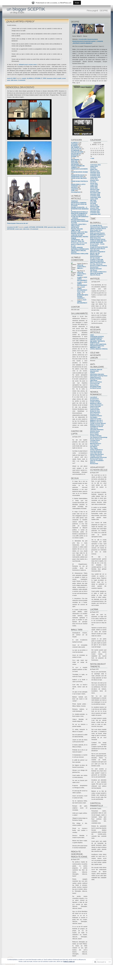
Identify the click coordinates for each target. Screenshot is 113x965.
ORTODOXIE (39, 227)
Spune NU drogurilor (96, 273)
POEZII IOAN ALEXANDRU (79, 169)
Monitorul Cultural (95, 403)
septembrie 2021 (95, 165)
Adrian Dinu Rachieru (97, 454)
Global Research (95, 377)
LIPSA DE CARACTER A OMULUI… (81, 266)
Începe (77, 3)
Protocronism (94, 408)
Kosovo (63, 227)
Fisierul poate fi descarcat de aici (17, 223)
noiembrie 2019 (95, 172)
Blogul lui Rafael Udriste (97, 239)
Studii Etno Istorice (96, 416)
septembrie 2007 (95, 214)
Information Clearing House (98, 376)
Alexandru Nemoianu (96, 429)
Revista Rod (94, 463)
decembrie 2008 (95, 192)
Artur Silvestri (94, 445)
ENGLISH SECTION (77, 152)
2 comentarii (21, 80)
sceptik (24, 78)
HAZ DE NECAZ (76, 153)
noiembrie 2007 (95, 211)
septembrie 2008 (95, 197)
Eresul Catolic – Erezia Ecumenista (97, 244)
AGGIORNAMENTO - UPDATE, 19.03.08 (96, 338)
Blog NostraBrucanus (97, 236)
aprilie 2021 (93, 169)
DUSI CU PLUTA (76, 149)
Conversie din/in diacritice (98, 241)
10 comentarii (34, 229)
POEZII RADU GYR (77, 176)
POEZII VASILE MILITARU (79, 178)
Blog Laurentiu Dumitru (97, 233)
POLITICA (74, 187)
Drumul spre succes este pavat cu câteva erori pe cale (79, 244)
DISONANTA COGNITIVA (78, 203)
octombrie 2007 (95, 213)
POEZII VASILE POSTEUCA (79, 181)
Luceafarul (93, 397)
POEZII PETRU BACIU (78, 175)
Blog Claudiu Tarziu (96, 230)
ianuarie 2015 (94, 180)
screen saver (18, 229)
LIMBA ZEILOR (75, 230)
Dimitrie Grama (95, 431)
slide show (14, 80)
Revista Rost (94, 267)
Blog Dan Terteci (95, 231)
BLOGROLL (74, 146)
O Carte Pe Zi (94, 399)
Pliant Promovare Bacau (97, 262)
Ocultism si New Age (96, 259)
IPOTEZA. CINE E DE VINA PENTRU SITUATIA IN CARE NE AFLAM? (79, 233)
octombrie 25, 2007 (12, 227)
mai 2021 (93, 168)
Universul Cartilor (95, 419)
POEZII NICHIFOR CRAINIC (79, 172)
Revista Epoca (94, 400)
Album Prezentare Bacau (98, 228)
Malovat (92, 462)
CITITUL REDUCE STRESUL (99, 349)
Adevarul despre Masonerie (99, 227)
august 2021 (94, 166)
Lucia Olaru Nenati (96, 453)
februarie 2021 (94, 171)
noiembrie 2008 (95, 194)
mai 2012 (93, 182)
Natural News (94, 385)
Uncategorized (75, 192)
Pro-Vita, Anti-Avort (96, 264)
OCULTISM (74, 163)
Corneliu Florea (95, 440)
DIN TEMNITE (75, 147)
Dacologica (93, 417)
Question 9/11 (94, 371)
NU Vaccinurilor (95, 258)
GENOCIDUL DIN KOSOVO (20, 87)
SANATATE (74, 189)
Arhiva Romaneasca (96, 405)
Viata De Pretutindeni (96, 460)
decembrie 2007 (95, 209)
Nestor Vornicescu (96, 439)
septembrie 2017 (95, 177)
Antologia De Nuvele (96, 426)
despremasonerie (78, 41)
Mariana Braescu (95, 443)
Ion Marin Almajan (95, 436)
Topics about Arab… (81, 292)
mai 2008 (93, 203)
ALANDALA (30, 78)
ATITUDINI (37, 78)
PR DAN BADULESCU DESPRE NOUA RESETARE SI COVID (79, 221)
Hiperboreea (94, 428)
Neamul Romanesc (96, 256)
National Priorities (95, 379)
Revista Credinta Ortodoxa (98, 265)
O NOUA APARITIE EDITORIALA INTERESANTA (80, 248)
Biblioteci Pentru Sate (97, 425)
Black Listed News (96, 382)
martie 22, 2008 (11, 78)
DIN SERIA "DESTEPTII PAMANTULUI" (97, 342)
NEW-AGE (74, 161)
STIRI (44, 78)
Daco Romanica (95, 412)
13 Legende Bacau (96, 225)
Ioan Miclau (93, 446)
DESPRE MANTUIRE (96, 242)
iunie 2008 (93, 202)
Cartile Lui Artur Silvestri (98, 423)
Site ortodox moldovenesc (98, 272)
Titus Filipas (94, 448)
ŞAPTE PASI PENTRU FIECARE (77, 228)
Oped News (93, 380)
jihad (58, 227)
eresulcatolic (83, 39)
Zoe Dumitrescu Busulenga (98, 437)
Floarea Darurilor (95, 406)
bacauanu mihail (51, 78)
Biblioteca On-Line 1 (96, 420)
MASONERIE (75, 159)
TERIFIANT (74, 201)
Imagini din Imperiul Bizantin (99, 247)
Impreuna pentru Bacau (97, 248)
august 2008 (94, 199)
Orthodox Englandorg (97, 261)
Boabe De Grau (95, 411)
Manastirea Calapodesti (97, 252)
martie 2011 (94, 183)
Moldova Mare (94, 255)
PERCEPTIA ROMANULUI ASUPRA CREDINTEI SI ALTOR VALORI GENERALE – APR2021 (79, 216)
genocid (50, 227)
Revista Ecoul (94, 414)
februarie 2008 (94, 206)
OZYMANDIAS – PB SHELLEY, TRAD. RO (77, 240)
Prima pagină (92, 10)
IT (41, 78)
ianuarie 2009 (94, 191)
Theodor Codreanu (96, 456)
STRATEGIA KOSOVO (97, 336)
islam (54, 227)
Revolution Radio (95, 386)
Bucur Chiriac (94, 434)
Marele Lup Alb (95, 253)
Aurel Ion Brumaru (96, 451)
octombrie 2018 (95, 175)
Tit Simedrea (94, 442)
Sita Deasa (93, 270)
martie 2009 (94, 188)
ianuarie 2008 (94, 208)
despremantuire (92, 39)
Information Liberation (97, 374)
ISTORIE (73, 156)
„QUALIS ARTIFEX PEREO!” (20, 21)
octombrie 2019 (95, 174)
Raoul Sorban (94, 432)
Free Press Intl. (95, 383)
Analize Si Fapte (95, 402)
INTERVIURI (75, 155)
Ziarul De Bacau (95, 275)
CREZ (92, 335)
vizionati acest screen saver (28, 64)
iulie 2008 (93, 200)
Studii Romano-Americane (98, 457)
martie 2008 (94, 205)
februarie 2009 (94, 189)
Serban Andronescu (96, 449)
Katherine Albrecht (96, 369)
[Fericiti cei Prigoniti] (82, 135)
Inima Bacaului (94, 250)
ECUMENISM (75, 150)
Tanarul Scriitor (95, 409)
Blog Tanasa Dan (95, 238)
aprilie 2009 (93, 186)
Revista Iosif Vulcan (96, 459)
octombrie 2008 (95, 196)
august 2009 (94, 185)
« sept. (92, 158)
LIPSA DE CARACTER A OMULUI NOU (78, 225)
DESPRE (104, 10)
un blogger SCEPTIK (26, 9)
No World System (95, 388)
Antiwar (92, 372)
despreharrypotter (90, 41)
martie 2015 (94, 179)
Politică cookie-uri (69, 961)
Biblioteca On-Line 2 (96, 422)
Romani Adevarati (96, 269)
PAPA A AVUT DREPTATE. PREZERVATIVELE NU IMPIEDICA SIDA (98, 346)
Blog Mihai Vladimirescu (97, 235)
